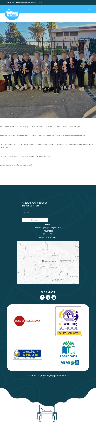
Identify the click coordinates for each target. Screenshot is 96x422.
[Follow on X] (48, 297)
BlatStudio (52, 377)
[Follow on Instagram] (53, 297)
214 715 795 (48, 234)
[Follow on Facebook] (42, 297)
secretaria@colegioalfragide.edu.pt (48, 228)
